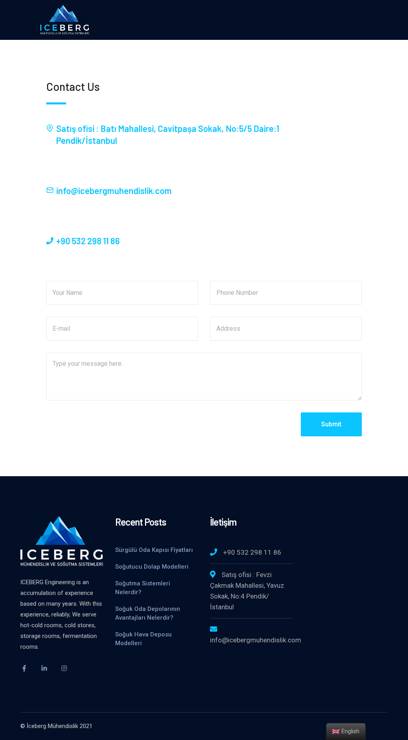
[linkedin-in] (44, 668)
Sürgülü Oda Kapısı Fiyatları (154, 550)
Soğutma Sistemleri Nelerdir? (142, 588)
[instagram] (64, 668)
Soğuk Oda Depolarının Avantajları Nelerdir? (147, 613)
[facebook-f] (24, 668)
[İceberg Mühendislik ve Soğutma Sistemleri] (64, 19)
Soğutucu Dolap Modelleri (152, 566)
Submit (331, 424)
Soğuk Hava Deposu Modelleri (143, 639)
